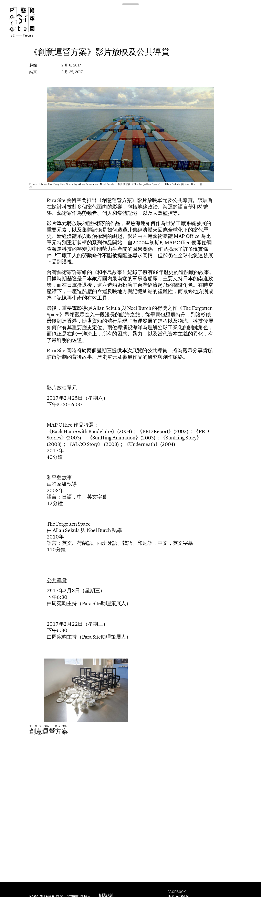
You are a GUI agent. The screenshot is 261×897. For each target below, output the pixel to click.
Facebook (176, 892)
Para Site (29, 22)
